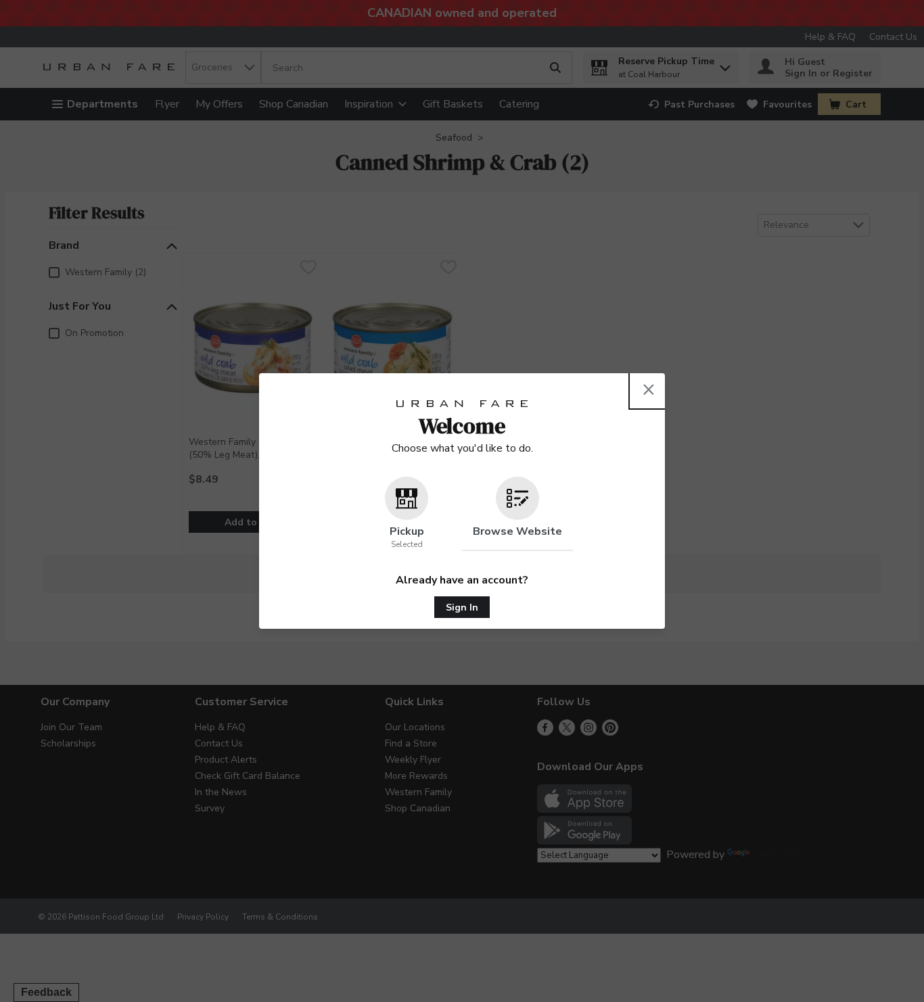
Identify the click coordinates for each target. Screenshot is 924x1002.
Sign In (462, 607)
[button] (406, 514)
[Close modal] (648, 389)
